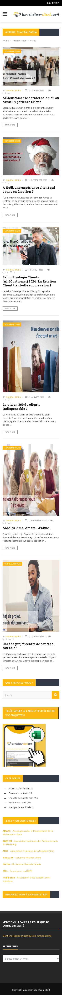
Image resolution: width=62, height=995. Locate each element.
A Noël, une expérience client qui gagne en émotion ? (29, 189)
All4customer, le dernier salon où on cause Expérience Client (31, 100)
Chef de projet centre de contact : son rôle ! (28, 646)
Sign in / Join (53, 3)
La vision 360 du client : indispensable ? (21, 406)
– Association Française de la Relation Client (28, 850)
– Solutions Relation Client (22, 857)
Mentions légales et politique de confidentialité (27, 935)
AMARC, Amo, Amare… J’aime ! (26, 528)
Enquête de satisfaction (21, 797)
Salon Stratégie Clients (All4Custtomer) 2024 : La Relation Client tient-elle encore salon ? (29, 281)
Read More (10, 125)
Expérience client (12, 51)
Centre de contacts (13, 564)
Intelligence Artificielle (20, 807)
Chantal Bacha (13, 90)
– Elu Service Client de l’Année (22, 864)
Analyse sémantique (19, 788)
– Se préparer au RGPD (17, 870)
